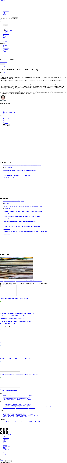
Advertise (2, 16)
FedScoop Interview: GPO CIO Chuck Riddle (12, 315)
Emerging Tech (8, 30)
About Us (10, 434)
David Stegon (4, 72)
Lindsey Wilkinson (8, 167)
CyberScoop (5, 12)
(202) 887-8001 (6, 449)
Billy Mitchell (13, 177)
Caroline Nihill (7, 177)
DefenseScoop (6, 11)
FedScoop (5, 8)
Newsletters (5, 445)
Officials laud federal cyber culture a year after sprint (14, 298)
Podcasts (4, 36)
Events (4, 35)
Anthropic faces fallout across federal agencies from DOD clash (19, 221)
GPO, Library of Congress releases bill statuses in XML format (17, 313)
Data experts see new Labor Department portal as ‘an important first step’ (22, 206)
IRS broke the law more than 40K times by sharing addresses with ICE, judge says (25, 231)
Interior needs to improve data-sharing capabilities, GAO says (19, 170)
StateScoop (5, 13)
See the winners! (3, 62)
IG (3, 455)
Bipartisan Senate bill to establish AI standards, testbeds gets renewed (21, 226)
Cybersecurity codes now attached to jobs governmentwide (15, 321)
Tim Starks (6, 203)
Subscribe (4, 54)
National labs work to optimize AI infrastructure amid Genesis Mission (21, 216)
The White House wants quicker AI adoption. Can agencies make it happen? (23, 211)
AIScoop (4, 9)
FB (3, 452)
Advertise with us (6, 446)
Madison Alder (15, 223)
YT (3, 456)
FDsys (4, 111)
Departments (5, 108)
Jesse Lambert (7, 213)
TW (3, 453)
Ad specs (4, 447)
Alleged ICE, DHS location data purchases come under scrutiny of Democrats (19, 342)
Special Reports (6, 34)
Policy (6, 31)
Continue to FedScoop (5, 462)
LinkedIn (4, 454)
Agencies (4, 109)
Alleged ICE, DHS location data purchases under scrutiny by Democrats (22, 165)
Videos (4, 37)
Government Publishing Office (9, 112)
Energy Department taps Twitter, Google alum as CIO (17, 175)
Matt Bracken (7, 208)
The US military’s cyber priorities (9, 390)
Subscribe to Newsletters (8, 40)
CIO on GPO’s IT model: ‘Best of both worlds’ (12, 324)
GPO (4, 113)
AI (5, 29)
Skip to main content (4, 0)
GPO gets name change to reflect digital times (12, 318)
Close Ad (8, 460)
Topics (4, 23)
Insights (4, 38)
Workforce (7, 32)
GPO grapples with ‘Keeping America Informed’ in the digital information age (21, 281)
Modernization (8, 26)
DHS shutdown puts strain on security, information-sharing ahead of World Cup (20, 374)
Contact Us (5, 448)
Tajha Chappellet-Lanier (7, 284)
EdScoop (4, 14)
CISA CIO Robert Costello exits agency (13, 201)
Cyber (6, 28)
